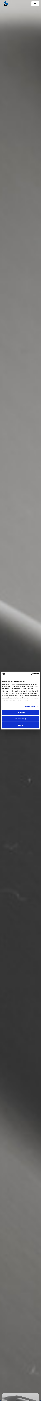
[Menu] (35, 3)
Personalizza (19, 719)
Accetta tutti (20, 712)
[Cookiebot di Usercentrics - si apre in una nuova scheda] (30, 674)
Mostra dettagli (30, 706)
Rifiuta (20, 725)
